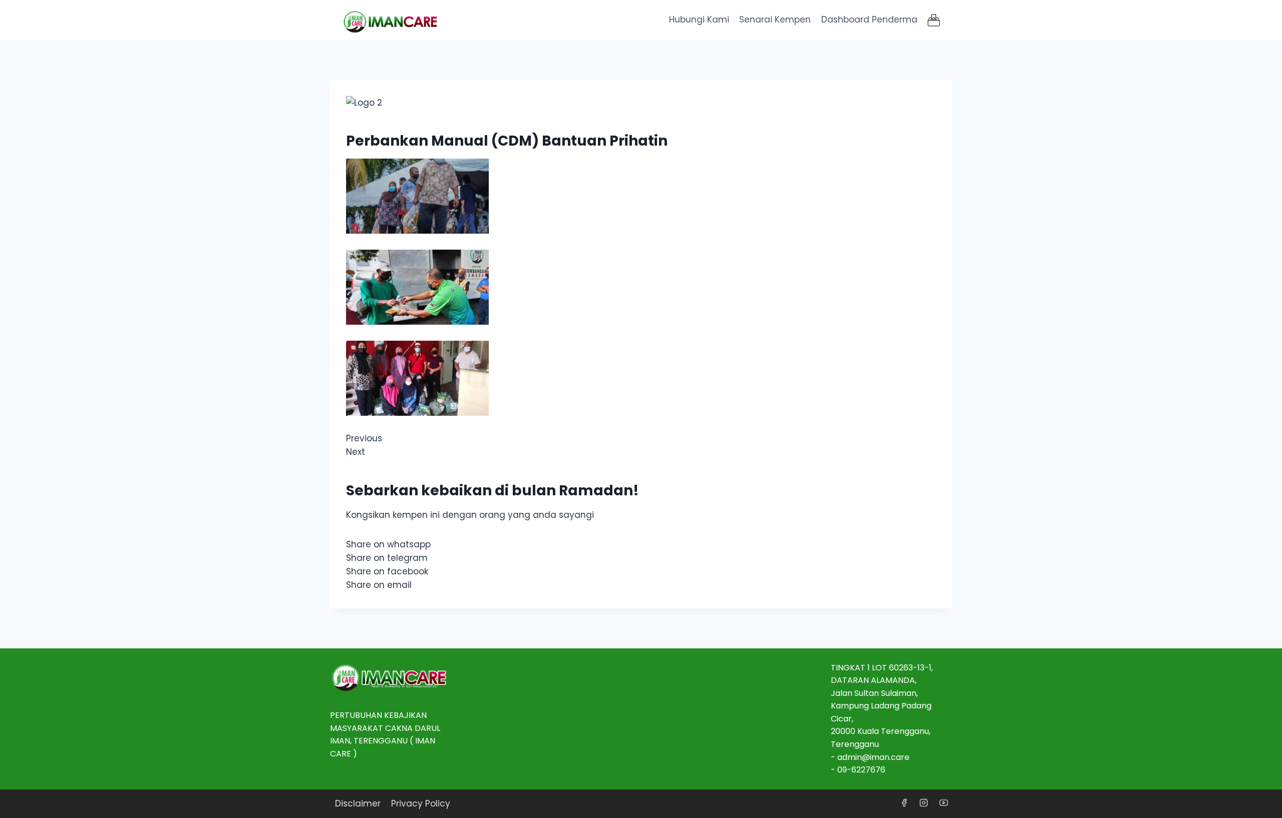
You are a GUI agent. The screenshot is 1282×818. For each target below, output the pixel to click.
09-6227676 (861, 769)
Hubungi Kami (699, 20)
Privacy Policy (420, 803)
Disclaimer (358, 803)
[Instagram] (923, 802)
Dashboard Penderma (869, 20)
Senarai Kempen (775, 20)
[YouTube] (943, 802)
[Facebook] (904, 802)
